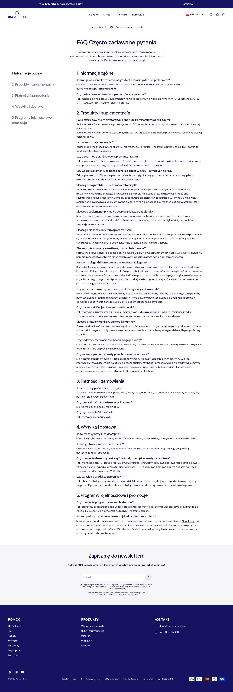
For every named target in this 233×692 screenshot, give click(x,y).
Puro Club (13, 655)
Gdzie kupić (14, 626)
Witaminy (86, 640)
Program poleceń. (139, 511)
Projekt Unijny (148, 679)
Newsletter (188, 521)
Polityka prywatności (90, 679)
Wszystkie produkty (92, 626)
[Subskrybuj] (148, 577)
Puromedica (96, 27)
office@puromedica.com (173, 626)
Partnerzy (13, 645)
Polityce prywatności (116, 588)
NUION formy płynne (92, 631)
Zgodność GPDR (165, 679)
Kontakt (12, 640)
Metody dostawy (130, 679)
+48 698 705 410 (169, 632)
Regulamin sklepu (70, 679)
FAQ (10, 631)
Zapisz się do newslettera (116, 556)
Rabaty (12, 635)
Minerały (86, 635)
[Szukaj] (211, 15)
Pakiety (85, 645)
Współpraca (15, 650)
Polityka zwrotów (111, 679)
